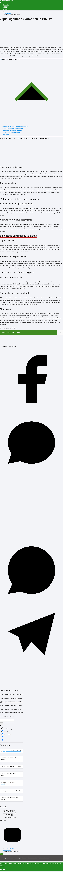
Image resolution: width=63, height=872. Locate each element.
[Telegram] (31, 665)
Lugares (5, 9)
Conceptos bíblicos (8, 810)
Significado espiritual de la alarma (12, 130)
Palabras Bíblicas (7, 817)
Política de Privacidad (44, 858)
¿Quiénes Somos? (8, 858)
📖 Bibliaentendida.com (6, 0)
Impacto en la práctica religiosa (11, 132)
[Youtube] (12, 846)
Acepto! (2, 869)
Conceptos (6, 5)
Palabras (5, 6)
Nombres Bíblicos (7, 813)
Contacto (24, 858)
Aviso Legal (18, 858)
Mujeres (8, 814)
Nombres (5, 7)
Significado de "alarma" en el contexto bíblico (15, 126)
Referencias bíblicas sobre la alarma (13, 128)
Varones (8, 815)
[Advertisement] (31, 34)
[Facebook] (31, 410)
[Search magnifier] (1, 723)
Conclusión (6, 134)
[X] (31, 537)
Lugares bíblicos (7, 811)
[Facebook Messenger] (31, 474)
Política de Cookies (32, 858)
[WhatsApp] (31, 601)
